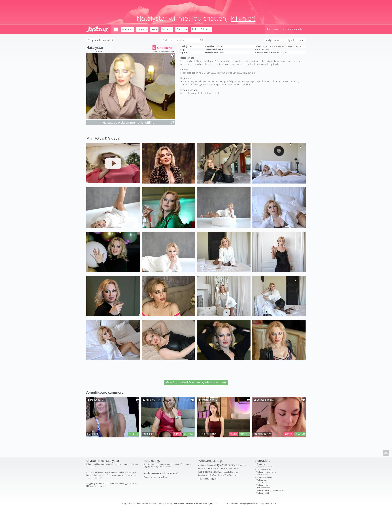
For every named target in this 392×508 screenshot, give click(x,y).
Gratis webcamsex (264, 466)
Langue (141, 29)
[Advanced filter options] (115, 29)
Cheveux (181, 29)
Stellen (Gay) (223, 475)
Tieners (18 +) (207, 479)
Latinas (236, 468)
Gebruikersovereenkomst (146, 503)
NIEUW (212, 434)
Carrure (166, 29)
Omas (219, 472)
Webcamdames (263, 487)
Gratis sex (260, 464)
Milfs (215, 472)
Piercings (234, 472)
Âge (153, 29)
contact (152, 464)
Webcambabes (262, 485)
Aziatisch (211, 465)
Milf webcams (262, 474)
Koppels (226, 472)
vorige (274, 40)
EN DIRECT (92, 434)
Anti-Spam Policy (165, 503)
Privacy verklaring (127, 503)
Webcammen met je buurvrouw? (270, 490)
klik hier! (243, 18)
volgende (294, 40)
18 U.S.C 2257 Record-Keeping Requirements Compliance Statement (251, 503)
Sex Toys (213, 475)
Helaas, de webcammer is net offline (128, 122)
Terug (100, 40)
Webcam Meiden (263, 493)
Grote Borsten (204, 468)
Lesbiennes (205, 471)
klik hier (89, 486)
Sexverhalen (261, 482)
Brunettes (242, 465)
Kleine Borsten (217, 468)
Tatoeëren (233, 475)
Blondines (231, 465)
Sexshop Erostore (263, 469)
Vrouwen (126, 29)
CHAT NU (133, 434)
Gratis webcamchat (264, 477)
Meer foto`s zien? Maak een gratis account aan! (196, 382)
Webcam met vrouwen (266, 472)
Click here (163, 477)
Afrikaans (202, 465)
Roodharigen (203, 475)
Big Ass (220, 465)
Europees (228, 468)
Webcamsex (261, 480)
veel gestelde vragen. (162, 466)
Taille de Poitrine (200, 29)
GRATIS (177, 434)
